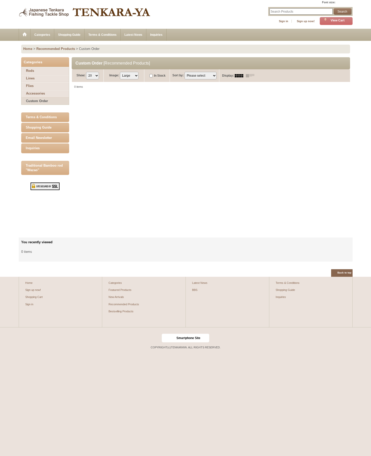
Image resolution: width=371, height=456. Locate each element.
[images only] (240, 75)
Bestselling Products (121, 311)
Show (80, 75)
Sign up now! (306, 21)
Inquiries (33, 148)
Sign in (283, 21)
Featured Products (120, 289)
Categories (115, 282)
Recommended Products (124, 304)
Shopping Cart (34, 296)
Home (29, 282)
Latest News (199, 282)
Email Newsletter (39, 138)
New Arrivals (116, 296)
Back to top (344, 272)
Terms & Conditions (41, 117)
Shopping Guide (38, 127)
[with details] (251, 75)
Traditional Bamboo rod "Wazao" (44, 168)
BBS (194, 289)
